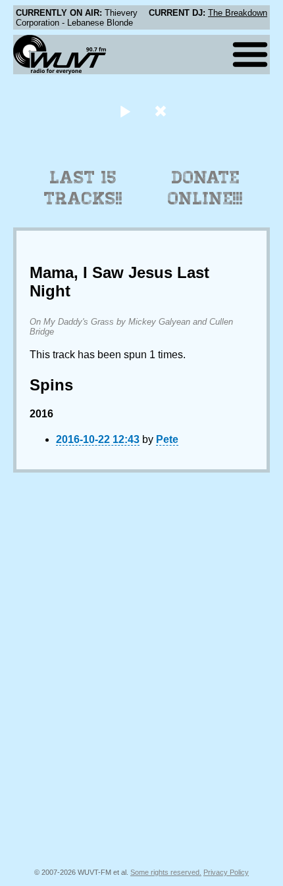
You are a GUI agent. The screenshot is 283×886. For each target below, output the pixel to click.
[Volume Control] (162, 111)
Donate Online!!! (205, 188)
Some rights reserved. (165, 872)
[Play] (125, 111)
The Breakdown (237, 13)
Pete (167, 439)
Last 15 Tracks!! (83, 188)
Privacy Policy (226, 872)
